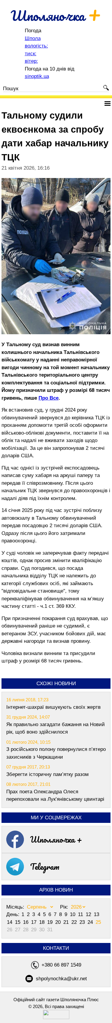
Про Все (49, 398)
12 (89, 914)
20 (58, 922)
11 (81, 914)
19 (50, 922)
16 (26, 922)
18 (42, 922)
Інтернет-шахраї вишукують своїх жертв (53, 707)
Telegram (44, 866)
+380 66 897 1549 (61, 965)
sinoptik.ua (37, 76)
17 (34, 922)
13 (96, 914)
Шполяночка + (56, 839)
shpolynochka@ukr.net (61, 978)
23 (82, 922)
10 (73, 914)
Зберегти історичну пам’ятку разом (47, 774)
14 (10, 922)
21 (66, 922)
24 (91, 922)
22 (74, 922)
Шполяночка (56, 15)
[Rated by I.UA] (56, 1017)
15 (18, 922)
